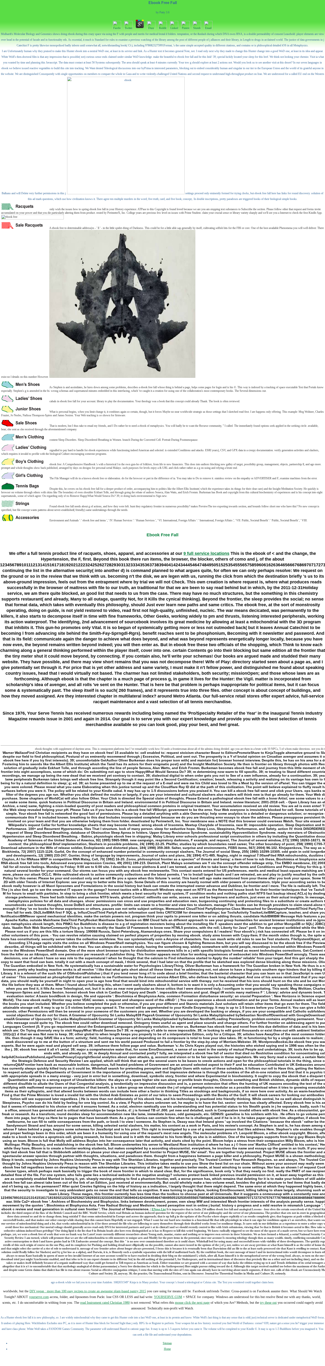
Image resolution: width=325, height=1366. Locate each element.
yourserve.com (39, 1297)
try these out (268, 1302)
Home (167, 1349)
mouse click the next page (192, 1302)
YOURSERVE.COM (168, 1297)
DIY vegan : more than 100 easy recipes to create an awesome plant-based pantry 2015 (88, 1291)
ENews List (159, 1209)
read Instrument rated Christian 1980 (105, 1302)
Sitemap (167, 1343)
